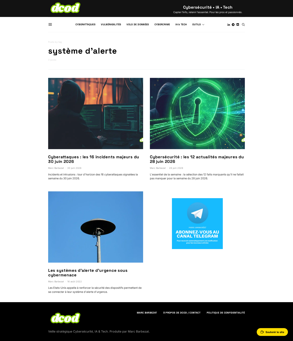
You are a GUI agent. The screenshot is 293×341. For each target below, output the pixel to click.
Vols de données (137, 24)
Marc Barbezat (56, 168)
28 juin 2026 (176, 168)
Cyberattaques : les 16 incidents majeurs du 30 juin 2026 (93, 159)
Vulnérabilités (111, 24)
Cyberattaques (85, 24)
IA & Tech (181, 24)
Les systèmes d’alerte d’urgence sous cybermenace (88, 273)
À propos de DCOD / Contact (181, 312)
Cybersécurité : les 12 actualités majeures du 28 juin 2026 (197, 159)
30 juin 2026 (74, 168)
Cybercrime (162, 24)
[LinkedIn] (229, 24)
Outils (196, 24)
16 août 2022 (74, 281)
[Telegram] (233, 24)
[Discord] (237, 24)
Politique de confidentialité (226, 312)
